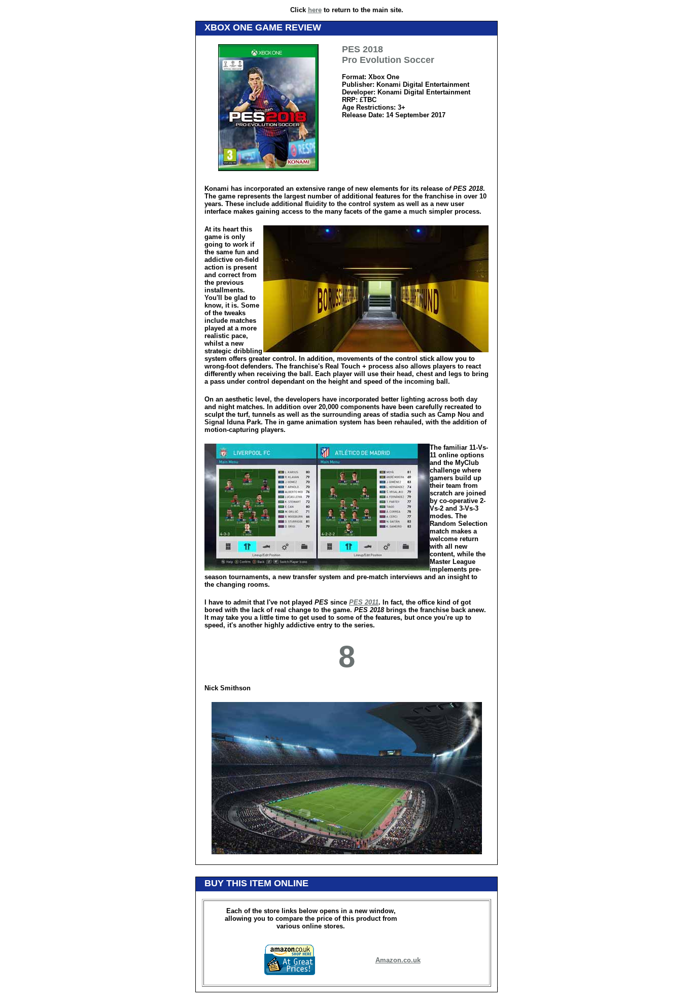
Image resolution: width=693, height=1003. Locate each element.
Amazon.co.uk (398, 960)
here (315, 10)
